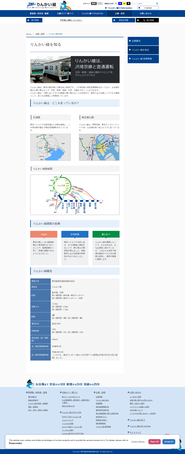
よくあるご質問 (135, 397)
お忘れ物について (136, 410)
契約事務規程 (101, 423)
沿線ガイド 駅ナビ (65, 13)
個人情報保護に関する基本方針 (107, 413)
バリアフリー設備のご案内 (139, 407)
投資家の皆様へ (101, 420)
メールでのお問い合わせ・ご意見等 (143, 413)
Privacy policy (15, 443)
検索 (157, 4)
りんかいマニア (67, 420)
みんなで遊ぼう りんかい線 (72, 427)
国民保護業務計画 (102, 407)
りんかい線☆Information (120, 8)
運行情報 (35, 20)
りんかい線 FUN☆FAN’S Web (73, 433)
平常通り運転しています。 (63, 20)
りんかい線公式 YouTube (140, 426)
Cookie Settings (138, 442)
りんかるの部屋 (67, 424)
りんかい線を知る (140, 50)
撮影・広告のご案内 (137, 403)
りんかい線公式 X (137, 420)
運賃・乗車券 (33, 407)
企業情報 (99, 397)
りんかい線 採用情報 (142, 59)
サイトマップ (135, 432)
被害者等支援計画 (102, 410)
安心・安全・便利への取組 (38, 410)
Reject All (155, 442)
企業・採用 (120, 13)
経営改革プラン (101, 417)
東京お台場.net (67, 406)
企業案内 (136, 41)
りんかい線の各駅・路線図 (38, 403)
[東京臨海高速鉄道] (41, 5)
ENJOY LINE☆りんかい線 (71, 417)
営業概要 (99, 403)
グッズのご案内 (67, 430)
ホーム (28, 34)
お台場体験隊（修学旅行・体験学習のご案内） (76, 401)
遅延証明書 (123, 20)
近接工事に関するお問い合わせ (141, 400)
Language (148, 8)
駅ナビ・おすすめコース (71, 397)
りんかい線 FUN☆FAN (92, 13)
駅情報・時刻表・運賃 (39, 13)
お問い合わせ (146, 13)
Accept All (169, 442)
